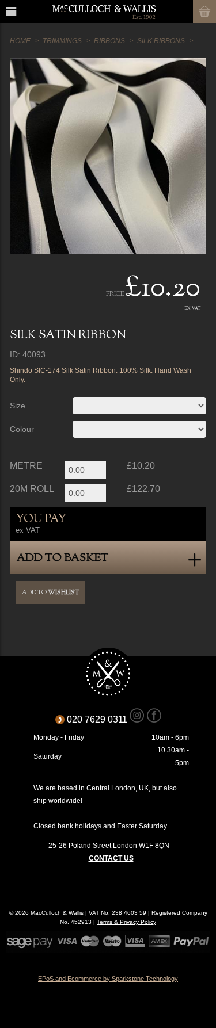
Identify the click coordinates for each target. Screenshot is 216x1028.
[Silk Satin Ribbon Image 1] (108, 156)
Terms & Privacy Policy (126, 922)
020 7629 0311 (101, 719)
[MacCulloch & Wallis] (104, 11)
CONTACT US (111, 858)
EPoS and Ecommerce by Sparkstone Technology (108, 978)
